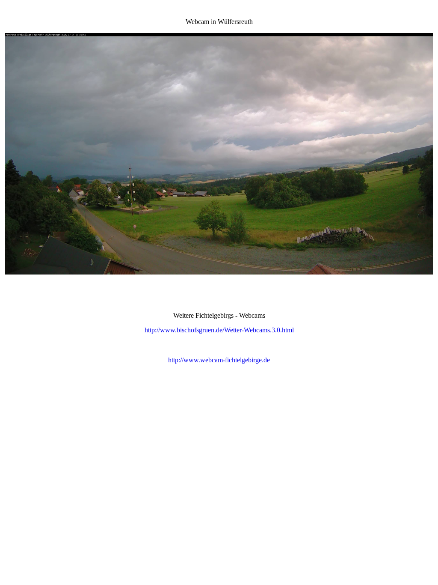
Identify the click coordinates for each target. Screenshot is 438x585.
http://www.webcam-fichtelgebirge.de (219, 360)
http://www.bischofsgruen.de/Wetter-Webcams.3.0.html (219, 330)
